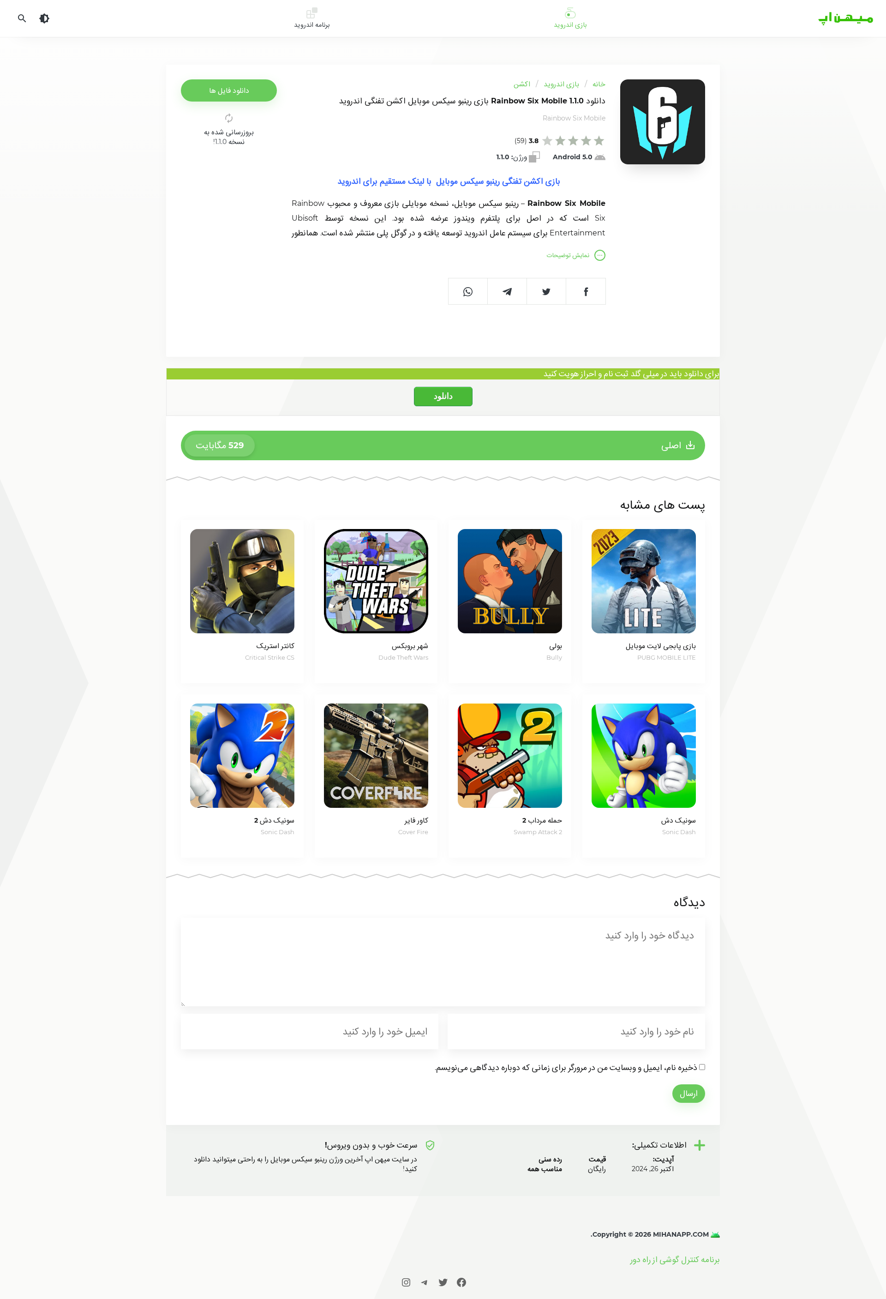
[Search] (22, 18)
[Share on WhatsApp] (468, 291)
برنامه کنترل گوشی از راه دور (675, 1259)
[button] (229, 90)
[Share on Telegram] (507, 291)
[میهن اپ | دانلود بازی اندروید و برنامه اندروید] (714, 1234)
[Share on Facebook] (585, 291)
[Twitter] (443, 1282)
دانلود (443, 396)
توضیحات (568, 255)
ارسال (689, 1093)
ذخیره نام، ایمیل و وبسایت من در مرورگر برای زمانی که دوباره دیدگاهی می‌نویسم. (566, 1067)
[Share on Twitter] (546, 291)
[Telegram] (424, 1282)
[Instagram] (406, 1282)
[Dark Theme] (44, 18)
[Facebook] (461, 1282)
